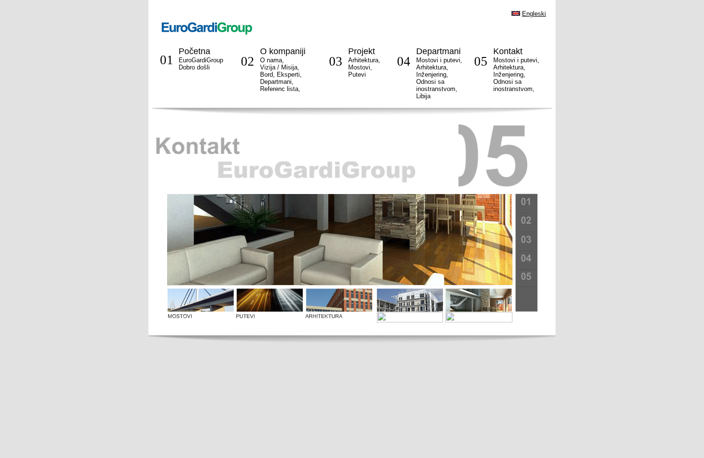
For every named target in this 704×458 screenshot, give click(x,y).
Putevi (357, 74)
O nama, (272, 60)
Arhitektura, (364, 60)
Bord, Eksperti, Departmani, (281, 78)
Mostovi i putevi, (439, 60)
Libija (423, 96)
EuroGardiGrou (201, 64)
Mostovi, (360, 67)
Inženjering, (432, 74)
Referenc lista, (280, 88)
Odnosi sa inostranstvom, (513, 85)
